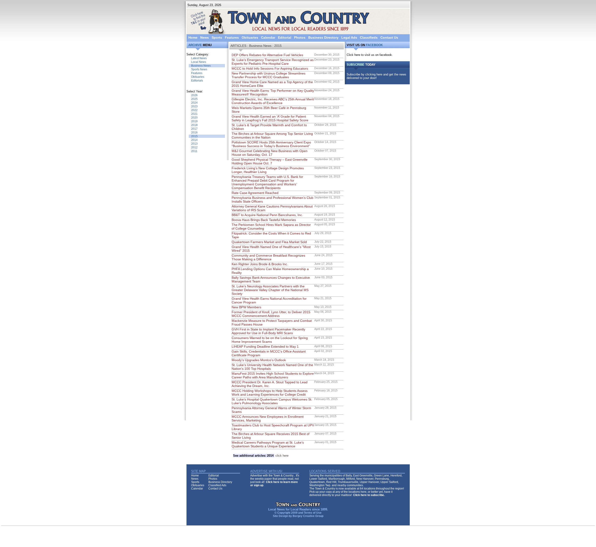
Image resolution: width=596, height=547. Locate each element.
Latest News (199, 58)
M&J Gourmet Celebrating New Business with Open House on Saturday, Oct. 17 (270, 152)
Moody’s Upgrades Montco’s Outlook (259, 360)
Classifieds (369, 37)
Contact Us (389, 37)
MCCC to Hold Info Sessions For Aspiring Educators (270, 68)
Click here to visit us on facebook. (370, 55)
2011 (194, 151)
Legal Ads (349, 37)
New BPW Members (246, 307)
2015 (194, 136)
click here (260, 455)
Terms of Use (313, 512)
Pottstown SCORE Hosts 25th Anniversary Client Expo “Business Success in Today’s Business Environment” (271, 144)
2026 (194, 95)
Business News (201, 65)
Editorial (284, 37)
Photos (299, 37)
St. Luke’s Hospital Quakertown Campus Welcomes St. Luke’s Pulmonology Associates (272, 401)
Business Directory (323, 37)
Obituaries (250, 37)
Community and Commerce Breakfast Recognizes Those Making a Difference (268, 257)
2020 (194, 117)
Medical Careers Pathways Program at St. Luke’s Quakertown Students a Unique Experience (268, 444)
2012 (194, 147)
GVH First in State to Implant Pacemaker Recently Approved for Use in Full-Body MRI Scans (268, 331)
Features (232, 37)
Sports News (199, 69)
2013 (194, 143)
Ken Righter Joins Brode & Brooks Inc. (260, 264)
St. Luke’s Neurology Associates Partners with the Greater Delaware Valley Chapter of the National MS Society (270, 290)
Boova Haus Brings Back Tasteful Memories (264, 220)
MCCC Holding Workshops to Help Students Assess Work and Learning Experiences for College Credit (270, 392)
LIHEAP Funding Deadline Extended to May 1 (265, 346)
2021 (194, 114)
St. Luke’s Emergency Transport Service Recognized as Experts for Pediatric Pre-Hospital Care (273, 61)
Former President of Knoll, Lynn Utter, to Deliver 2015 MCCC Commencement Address (271, 314)
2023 (194, 106)
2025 (194, 99)
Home (192, 37)
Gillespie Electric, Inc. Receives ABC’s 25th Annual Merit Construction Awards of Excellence (273, 101)
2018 (194, 125)
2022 (194, 110)
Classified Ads (217, 485)
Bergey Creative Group (308, 516)
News (204, 37)
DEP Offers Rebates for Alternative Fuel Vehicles (267, 55)
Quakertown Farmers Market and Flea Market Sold (269, 242)
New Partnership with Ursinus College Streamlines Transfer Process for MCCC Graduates (268, 75)
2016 (194, 132)
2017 (194, 128)
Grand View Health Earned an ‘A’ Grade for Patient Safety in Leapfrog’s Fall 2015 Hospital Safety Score (270, 118)
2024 (194, 102)
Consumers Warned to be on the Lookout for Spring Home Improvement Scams (270, 339)
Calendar (268, 37)
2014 (194, 140)
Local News (198, 62)
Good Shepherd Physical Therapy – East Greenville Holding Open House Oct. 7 (270, 161)
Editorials (197, 80)
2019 (194, 121)
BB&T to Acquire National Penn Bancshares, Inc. (267, 215)
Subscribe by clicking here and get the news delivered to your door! (376, 76)
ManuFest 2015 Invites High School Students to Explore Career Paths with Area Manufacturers (273, 375)
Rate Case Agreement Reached (255, 193)
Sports (217, 37)
